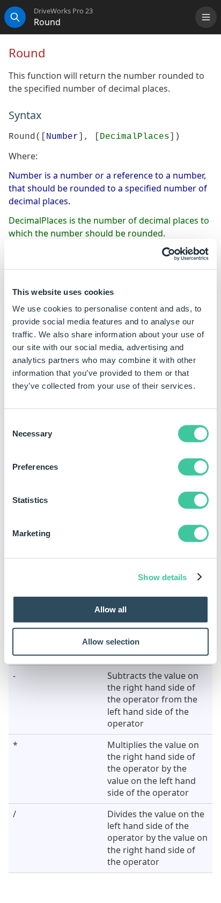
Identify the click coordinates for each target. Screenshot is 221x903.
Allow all (110, 609)
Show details (162, 576)
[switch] (193, 467)
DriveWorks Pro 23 (63, 11)
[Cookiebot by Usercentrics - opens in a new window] (162, 254)
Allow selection (110, 641)
